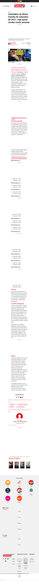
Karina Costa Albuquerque (19, 421)
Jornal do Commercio (32, 559)
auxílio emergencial (20, 406)
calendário (11, 406)
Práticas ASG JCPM (19, 561)
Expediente (19, 571)
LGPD (19, 568)
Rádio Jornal (32, 561)
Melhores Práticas (19, 566)
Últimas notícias (13, 559)
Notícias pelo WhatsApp (26, 563)
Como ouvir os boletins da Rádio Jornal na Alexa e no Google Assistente (25, 561)
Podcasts (13, 561)
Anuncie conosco (25, 568)
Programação (25, 565)
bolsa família (12, 404)
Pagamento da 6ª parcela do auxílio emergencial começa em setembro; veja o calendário (19, 118)
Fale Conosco (19, 573)
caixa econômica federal (22, 404)
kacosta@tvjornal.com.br (20, 423)
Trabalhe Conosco (19, 576)
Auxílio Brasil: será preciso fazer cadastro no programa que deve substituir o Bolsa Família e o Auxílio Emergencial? (19, 157)
